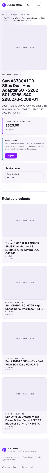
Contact (25, 467)
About (33, 467)
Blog (14, 467)
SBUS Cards (25, 14)
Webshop (6, 467)
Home (4, 14)
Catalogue (14, 14)
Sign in (29, 5)
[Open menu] (38, 5)
